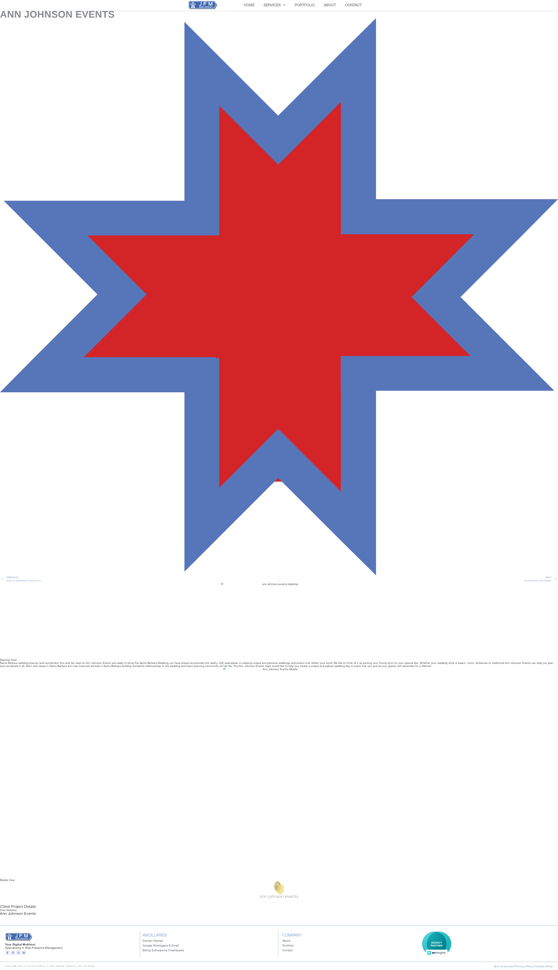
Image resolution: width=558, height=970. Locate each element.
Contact (353, 5)
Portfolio (305, 5)
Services (272, 5)
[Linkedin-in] (24, 952)
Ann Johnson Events (18, 912)
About (330, 5)
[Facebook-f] (7, 952)
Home (249, 5)
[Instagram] (13, 952)
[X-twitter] (18, 952)
